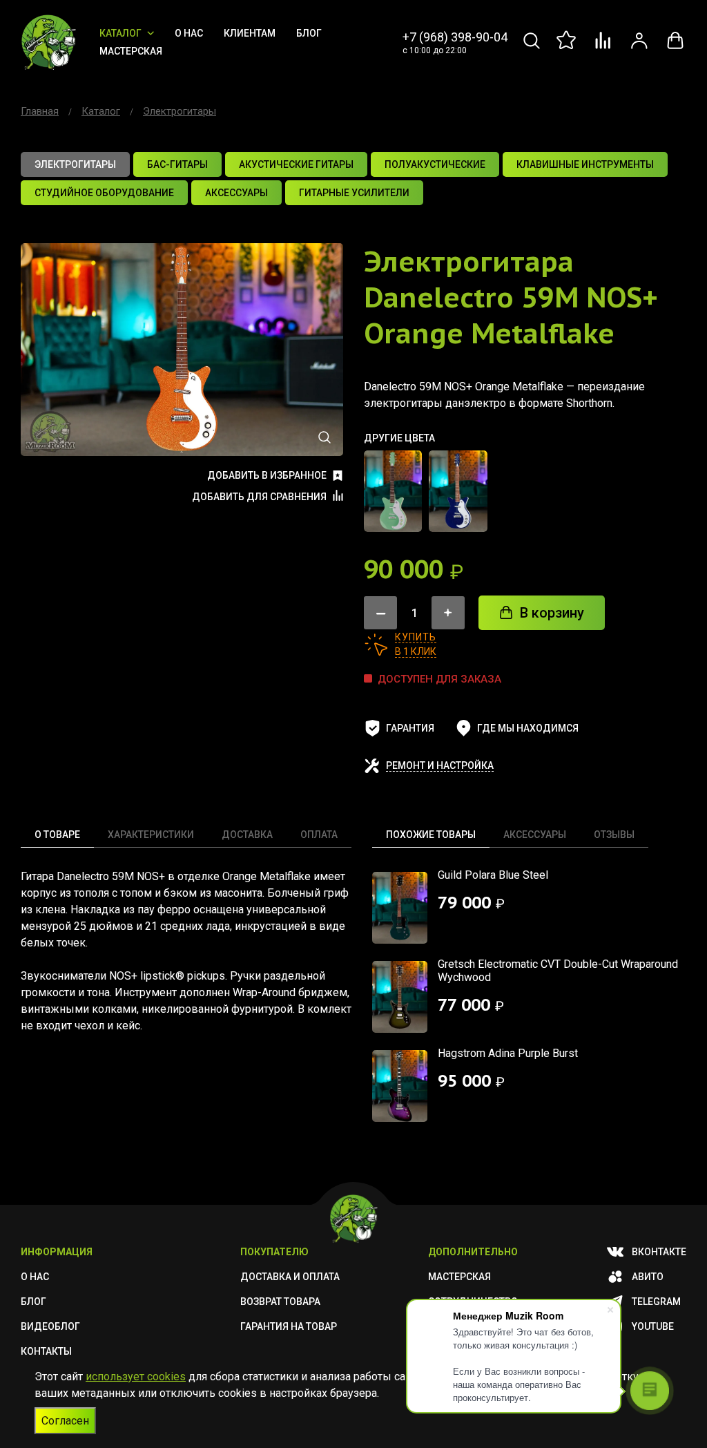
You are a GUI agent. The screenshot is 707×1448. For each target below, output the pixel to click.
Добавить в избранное (267, 475)
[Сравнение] (603, 48)
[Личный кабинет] (639, 48)
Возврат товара (280, 1301)
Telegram (656, 1301)
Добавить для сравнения (259, 496)
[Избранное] (567, 48)
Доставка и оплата (290, 1276)
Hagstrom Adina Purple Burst (508, 1053)
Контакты (46, 1351)
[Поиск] (532, 48)
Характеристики (151, 834)
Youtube (653, 1326)
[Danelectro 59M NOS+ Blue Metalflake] (458, 491)
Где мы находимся (528, 728)
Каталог (120, 33)
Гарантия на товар (288, 1326)
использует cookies (136, 1376)
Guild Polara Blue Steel (493, 875)
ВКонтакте (659, 1251)
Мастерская (130, 51)
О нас (189, 33)
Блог (309, 33)
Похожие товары (431, 834)
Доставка (247, 834)
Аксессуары (534, 834)
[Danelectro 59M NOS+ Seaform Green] (393, 491)
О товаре (57, 834)
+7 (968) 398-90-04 (455, 37)
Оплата (319, 834)
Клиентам (249, 33)
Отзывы (614, 834)
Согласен (65, 1420)
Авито (648, 1276)
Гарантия (410, 728)
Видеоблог (50, 1326)
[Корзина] (675, 48)
